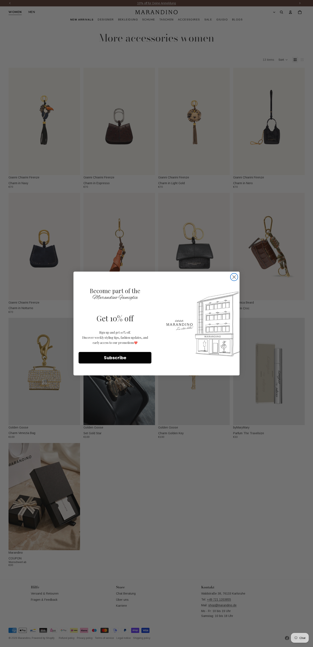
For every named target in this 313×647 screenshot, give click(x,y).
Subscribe (115, 358)
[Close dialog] (234, 277)
